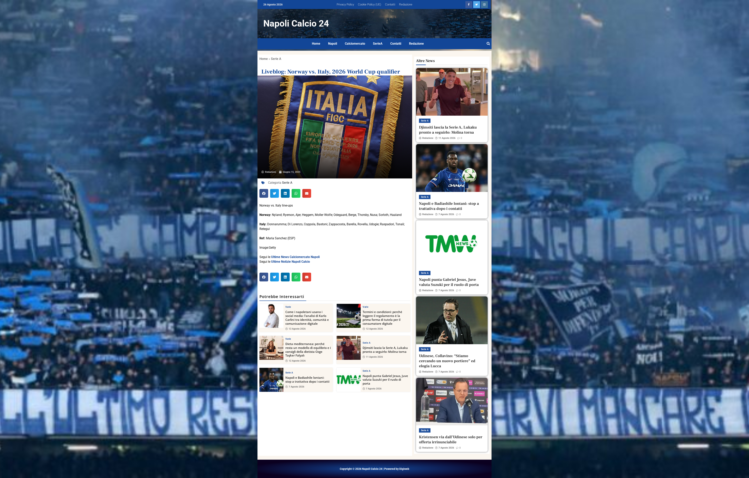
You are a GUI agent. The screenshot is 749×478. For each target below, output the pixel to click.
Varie (288, 307)
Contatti (390, 4)
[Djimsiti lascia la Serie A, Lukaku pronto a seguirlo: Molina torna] (349, 348)
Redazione (405, 4)
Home (316, 43)
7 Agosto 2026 (296, 387)
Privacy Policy (345, 4)
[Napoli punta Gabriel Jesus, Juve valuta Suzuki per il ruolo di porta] (349, 380)
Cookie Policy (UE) (369, 4)
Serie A (276, 59)
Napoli (332, 43)
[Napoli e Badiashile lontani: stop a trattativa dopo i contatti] (271, 380)
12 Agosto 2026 (374, 329)
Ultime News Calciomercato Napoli (295, 257)
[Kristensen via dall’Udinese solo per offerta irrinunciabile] (452, 401)
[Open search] (488, 44)
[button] (263, 193)
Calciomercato (355, 43)
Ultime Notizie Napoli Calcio (290, 261)
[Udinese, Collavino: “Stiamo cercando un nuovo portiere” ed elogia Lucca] (452, 320)
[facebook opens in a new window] (468, 4)
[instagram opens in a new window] (484, 4)
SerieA (377, 43)
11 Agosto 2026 (374, 357)
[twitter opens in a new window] (476, 4)
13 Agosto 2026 (297, 329)
